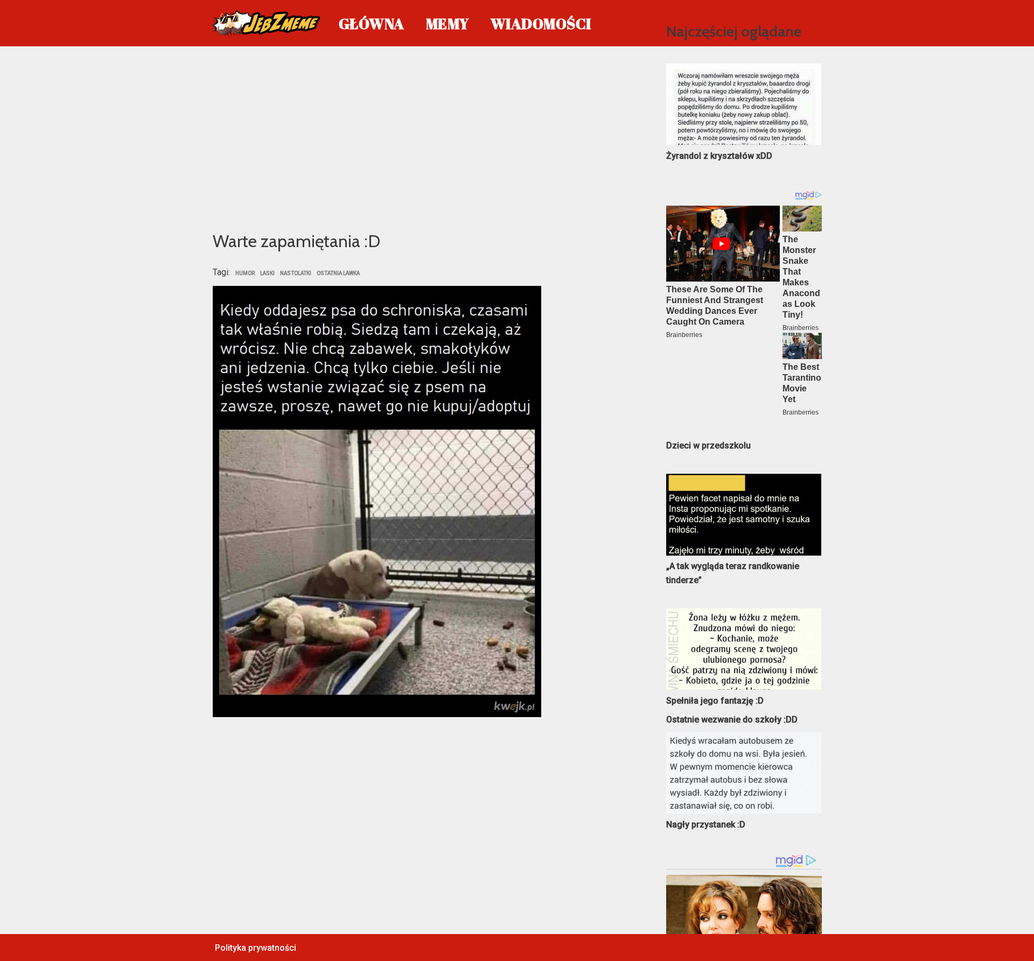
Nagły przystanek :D (705, 824)
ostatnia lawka (338, 273)
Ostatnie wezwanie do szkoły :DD (732, 719)
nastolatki (295, 273)
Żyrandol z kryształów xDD (719, 156)
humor (245, 273)
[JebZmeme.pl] (266, 23)
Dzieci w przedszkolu (708, 445)
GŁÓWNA (371, 23)
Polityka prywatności (255, 948)
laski (267, 273)
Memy (447, 23)
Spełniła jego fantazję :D (715, 701)
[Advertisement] (423, 136)
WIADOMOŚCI (541, 23)
